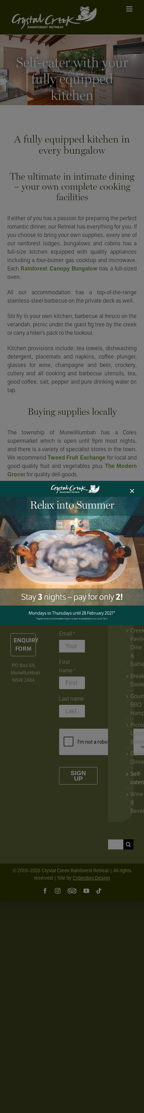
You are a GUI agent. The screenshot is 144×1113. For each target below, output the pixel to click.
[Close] (132, 491)
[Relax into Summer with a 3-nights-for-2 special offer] (72, 483)
